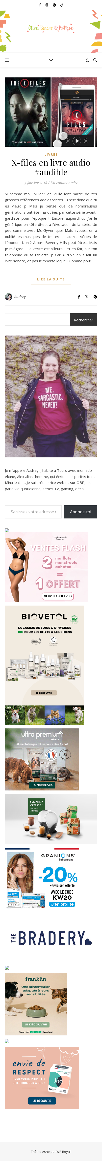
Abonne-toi (80, 511)
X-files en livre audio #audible (51, 167)
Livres (51, 154)
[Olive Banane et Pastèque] (51, 28)
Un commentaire (64, 182)
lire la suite (51, 279)
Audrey (20, 296)
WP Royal (63, 1151)
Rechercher (83, 319)
